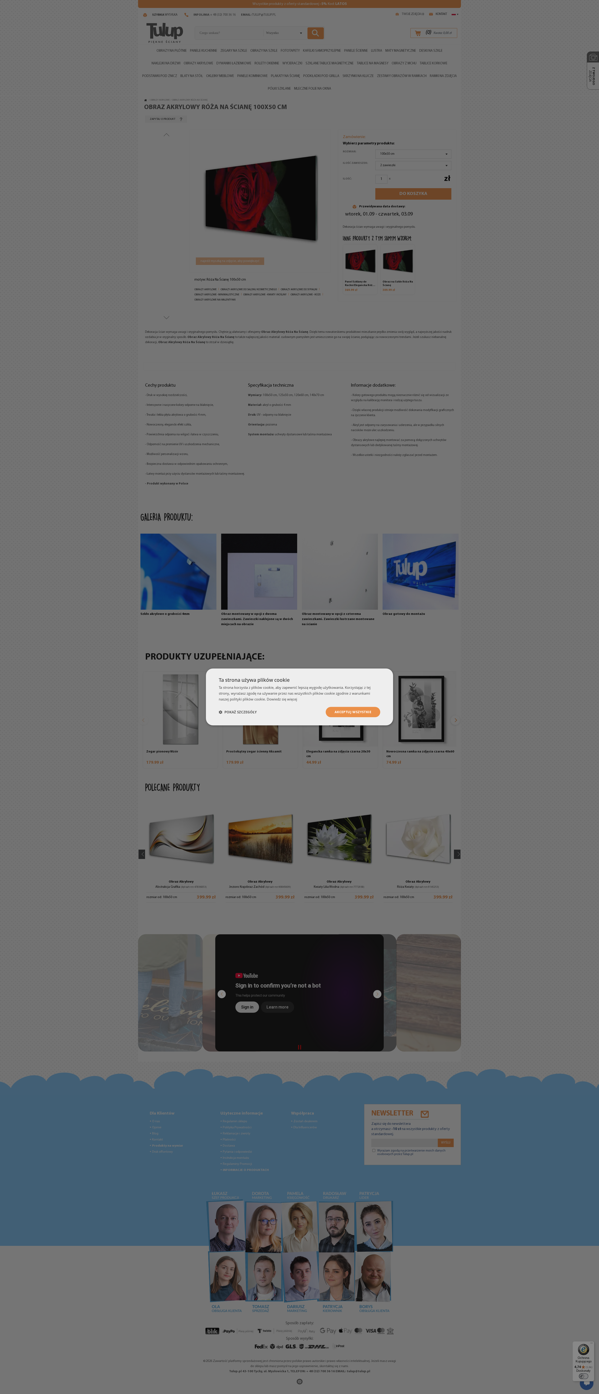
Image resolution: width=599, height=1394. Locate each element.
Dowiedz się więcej (282, 699)
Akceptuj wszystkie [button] (353, 712)
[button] (238, 712)
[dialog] (299, 696)
